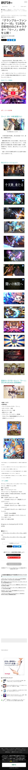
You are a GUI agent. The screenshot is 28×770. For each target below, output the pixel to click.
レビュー (6, 748)
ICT (4, 6)
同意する (14, 764)
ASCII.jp (8, 752)
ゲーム (9, 9)
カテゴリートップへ (14, 564)
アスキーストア (14, 6)
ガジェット (18, 748)
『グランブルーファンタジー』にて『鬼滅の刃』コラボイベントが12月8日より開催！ (14, 585)
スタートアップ (10, 750)
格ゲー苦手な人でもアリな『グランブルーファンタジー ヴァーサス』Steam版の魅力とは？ (14, 582)
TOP (2, 748)
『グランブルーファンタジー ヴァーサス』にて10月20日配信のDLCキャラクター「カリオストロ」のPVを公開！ (13, 579)
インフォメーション (22, 750)
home (4, 9)
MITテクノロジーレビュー (17, 752)
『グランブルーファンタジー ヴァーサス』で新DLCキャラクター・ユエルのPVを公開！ (13, 588)
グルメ (4, 750)
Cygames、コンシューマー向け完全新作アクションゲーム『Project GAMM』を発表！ (12, 591)
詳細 (11, 761)
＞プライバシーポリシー (14, 767)
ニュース (12, 748)
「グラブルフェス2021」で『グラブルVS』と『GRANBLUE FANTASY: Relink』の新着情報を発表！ (12, 594)
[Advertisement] (14, 607)
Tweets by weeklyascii (4, 650)
